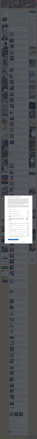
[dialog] (18, 219)
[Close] (31, 197)
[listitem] (18, 209)
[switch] (27, 211)
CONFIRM (13, 239)
